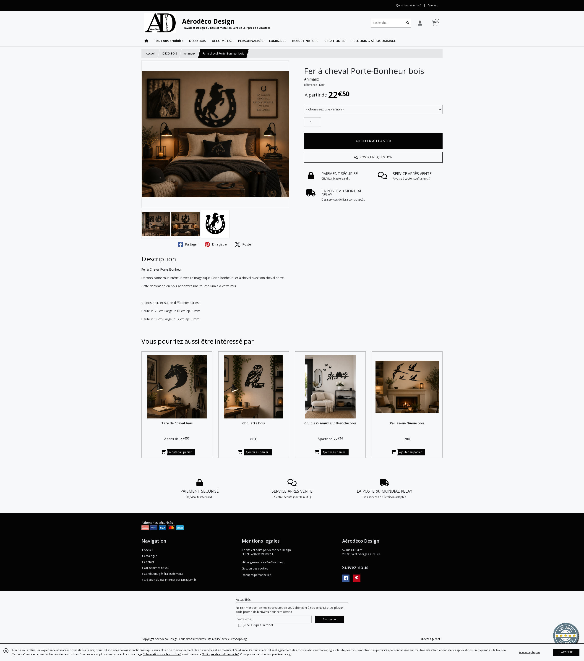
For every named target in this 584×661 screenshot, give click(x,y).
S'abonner (329, 619)
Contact (433, 5)
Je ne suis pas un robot (258, 625)
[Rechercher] (408, 22)
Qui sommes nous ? (156, 568)
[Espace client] (419, 23)
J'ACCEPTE (566, 652)
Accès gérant (431, 639)
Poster (246, 244)
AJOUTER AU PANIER (373, 141)
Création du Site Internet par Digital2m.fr (169, 580)
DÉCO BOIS (169, 53)
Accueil (150, 53)
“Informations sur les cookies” (162, 654)
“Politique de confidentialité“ (220, 654)
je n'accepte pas (529, 652)
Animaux (189, 53)
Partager (191, 244)
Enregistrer (219, 244)
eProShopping (237, 639)
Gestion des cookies (255, 568)
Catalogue (150, 556)
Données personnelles (256, 575)
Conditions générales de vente (163, 574)
